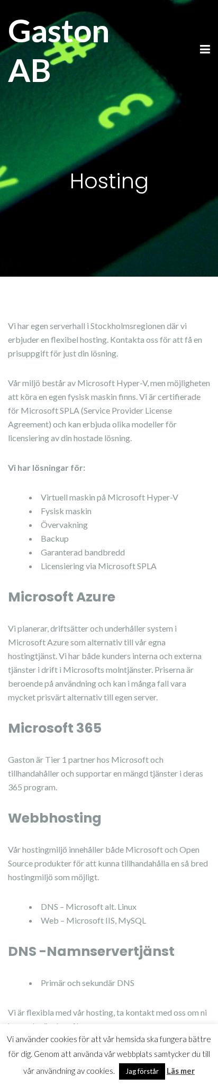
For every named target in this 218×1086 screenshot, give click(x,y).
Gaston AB (59, 50)
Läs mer (181, 1070)
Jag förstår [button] (142, 1071)
